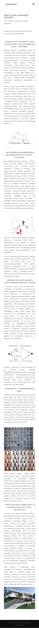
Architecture (18, 21)
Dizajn (25, 21)
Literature (7, 23)
